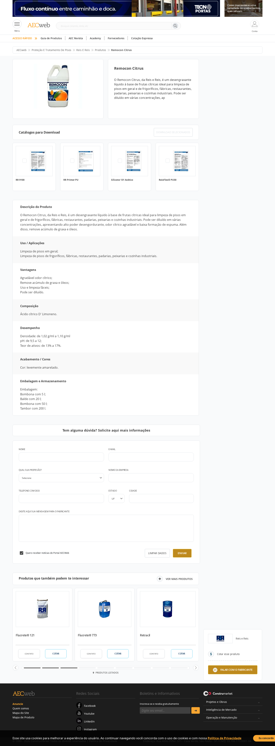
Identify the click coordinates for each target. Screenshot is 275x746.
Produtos (100, 50)
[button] (16, 668)
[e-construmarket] (218, 693)
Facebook (90, 706)
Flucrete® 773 (87, 635)
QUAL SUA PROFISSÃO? (30, 470)
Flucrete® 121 (25, 635)
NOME (22, 449)
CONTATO (29, 653)
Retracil (145, 635)
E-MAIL (112, 449)
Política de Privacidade (224, 738)
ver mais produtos (179, 579)
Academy (95, 38)
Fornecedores (116, 38)
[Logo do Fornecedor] (220, 638)
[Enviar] (195, 710)
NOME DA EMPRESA (119, 470)
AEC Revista (76, 38)
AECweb (21, 50)
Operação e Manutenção (221, 717)
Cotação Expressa (142, 38)
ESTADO (113, 490)
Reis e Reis (83, 50)
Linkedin (89, 721)
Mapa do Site (21, 713)
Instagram (90, 729)
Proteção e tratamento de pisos (51, 50)
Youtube (89, 713)
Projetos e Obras (216, 702)
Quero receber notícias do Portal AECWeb (47, 553)
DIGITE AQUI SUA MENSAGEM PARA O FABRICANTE (44, 511)
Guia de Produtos (51, 38)
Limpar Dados (157, 553)
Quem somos (21, 708)
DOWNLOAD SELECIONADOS (173, 132)
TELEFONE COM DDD (29, 490)
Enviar (182, 553)
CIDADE (133, 490)
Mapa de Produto (23, 717)
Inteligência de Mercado (221, 709)
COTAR (55, 653)
